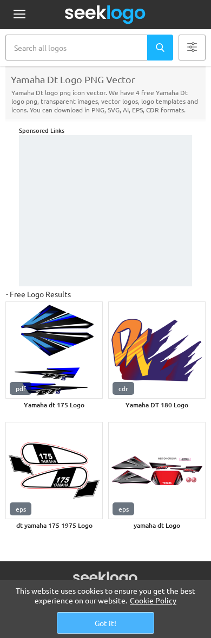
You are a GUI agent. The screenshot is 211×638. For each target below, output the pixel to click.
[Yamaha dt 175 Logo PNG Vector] (54, 350)
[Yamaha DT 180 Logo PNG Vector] (157, 350)
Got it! (105, 623)
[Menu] (19, 15)
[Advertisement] (105, 210)
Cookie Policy (153, 600)
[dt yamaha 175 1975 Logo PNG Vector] (54, 470)
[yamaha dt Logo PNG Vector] (157, 470)
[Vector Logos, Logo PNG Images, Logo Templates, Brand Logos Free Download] (105, 14)
